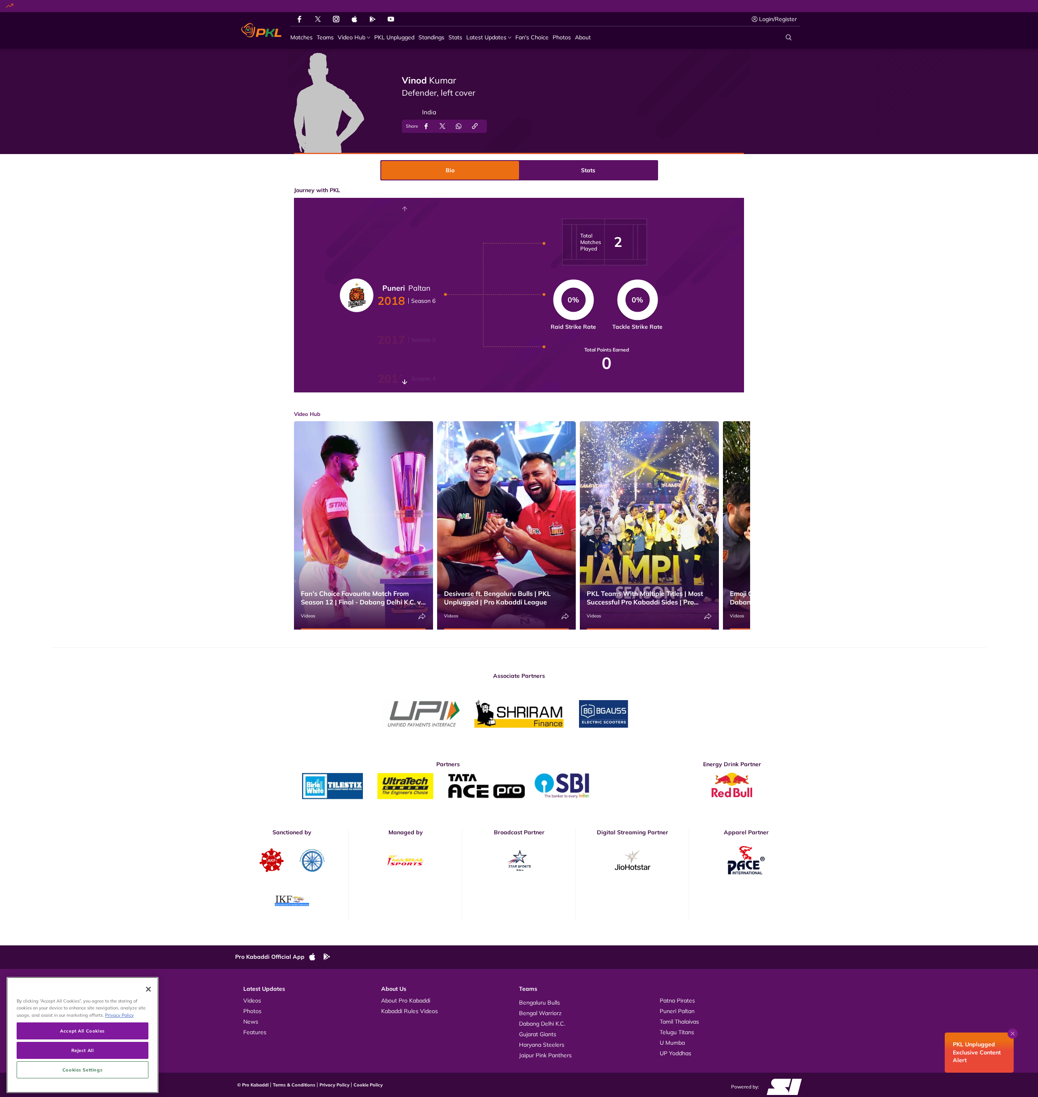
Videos (308, 616)
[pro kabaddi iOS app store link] (354, 19)
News (250, 1021)
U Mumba (672, 1042)
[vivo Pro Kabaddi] (261, 30)
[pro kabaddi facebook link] (299, 19)
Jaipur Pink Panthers (545, 1055)
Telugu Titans (677, 1032)
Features (254, 1032)
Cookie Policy (368, 1085)
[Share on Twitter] (442, 126)
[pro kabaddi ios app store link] (316, 957)
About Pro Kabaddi (405, 1000)
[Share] (422, 616)
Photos (252, 1011)
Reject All (82, 1050)
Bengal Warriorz (540, 1013)
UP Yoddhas (675, 1053)
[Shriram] (423, 714)
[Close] (148, 989)
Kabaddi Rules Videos (409, 1011)
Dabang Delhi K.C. (542, 1023)
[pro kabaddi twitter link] (318, 19)
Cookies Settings (82, 1070)
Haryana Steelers (541, 1044)
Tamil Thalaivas (679, 1021)
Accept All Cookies (82, 1031)
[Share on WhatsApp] (459, 126)
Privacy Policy (335, 1085)
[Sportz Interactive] (781, 1086)
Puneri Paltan (677, 1011)
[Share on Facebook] (426, 126)
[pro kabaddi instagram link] (336, 19)
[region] (82, 1035)
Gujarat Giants (537, 1034)
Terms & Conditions (294, 1085)
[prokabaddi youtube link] (391, 19)
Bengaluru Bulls (539, 1002)
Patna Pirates (677, 1000)
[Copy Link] (475, 126)
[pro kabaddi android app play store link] (372, 19)
